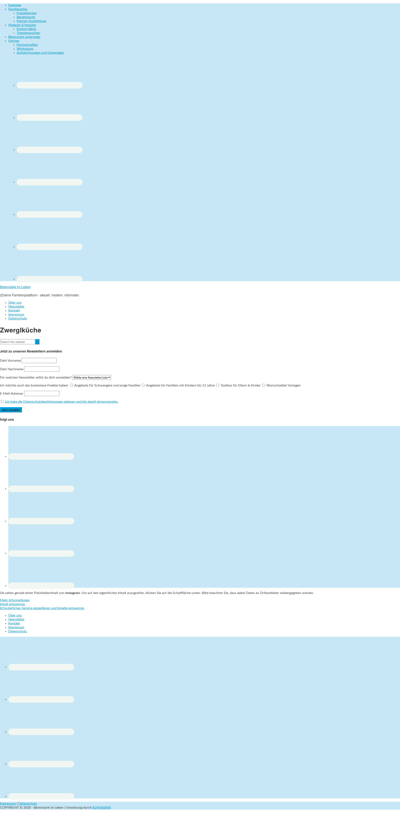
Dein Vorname (10, 360)
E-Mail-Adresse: (12, 393)
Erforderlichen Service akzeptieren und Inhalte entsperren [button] (42, 608)
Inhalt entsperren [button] (12, 604)
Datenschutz (27, 803)
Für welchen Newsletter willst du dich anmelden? (36, 377)
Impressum (8, 803)
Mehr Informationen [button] (15, 600)
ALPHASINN (101, 807)
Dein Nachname (11, 369)
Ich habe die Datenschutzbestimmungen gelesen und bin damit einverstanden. (61, 401)
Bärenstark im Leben (15, 286)
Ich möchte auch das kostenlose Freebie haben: (34, 385)
